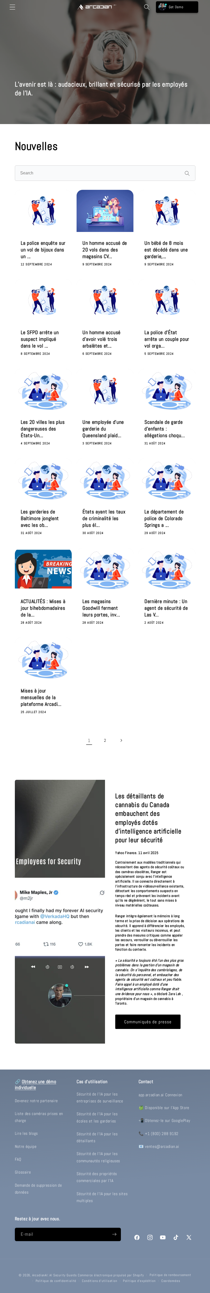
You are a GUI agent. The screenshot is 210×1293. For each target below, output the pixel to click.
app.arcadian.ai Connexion (160, 1095)
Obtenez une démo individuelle (35, 1084)
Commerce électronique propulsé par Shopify (111, 1275)
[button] (12, 7)
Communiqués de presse (148, 1022)
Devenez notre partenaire (36, 1100)
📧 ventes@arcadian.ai (159, 1146)
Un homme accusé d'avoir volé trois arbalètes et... (101, 339)
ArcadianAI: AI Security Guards (54, 1275)
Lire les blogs (26, 1133)
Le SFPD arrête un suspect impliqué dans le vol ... (40, 339)
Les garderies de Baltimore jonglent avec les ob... (40, 518)
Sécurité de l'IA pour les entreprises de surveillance (100, 1097)
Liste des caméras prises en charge (39, 1117)
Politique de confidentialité (56, 1281)
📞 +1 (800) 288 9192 (158, 1133)
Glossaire (23, 1172)
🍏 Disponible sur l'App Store (164, 1107)
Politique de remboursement (170, 1275)
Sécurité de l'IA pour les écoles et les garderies (97, 1117)
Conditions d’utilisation (99, 1281)
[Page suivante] (121, 740)
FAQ (18, 1159)
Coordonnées (170, 1281)
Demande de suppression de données (38, 1189)
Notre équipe (26, 1146)
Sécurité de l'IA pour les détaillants (97, 1137)
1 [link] (89, 740)
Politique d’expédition (139, 1281)
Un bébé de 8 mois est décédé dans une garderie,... (166, 249)
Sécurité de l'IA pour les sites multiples (102, 1197)
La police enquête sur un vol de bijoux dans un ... (43, 249)
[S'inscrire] (114, 1234)
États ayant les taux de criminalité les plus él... (103, 518)
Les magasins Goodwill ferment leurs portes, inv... (101, 608)
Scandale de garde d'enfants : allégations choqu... (164, 429)
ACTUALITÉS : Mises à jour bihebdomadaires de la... (43, 608)
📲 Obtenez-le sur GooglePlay (164, 1120)
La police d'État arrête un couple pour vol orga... (166, 339)
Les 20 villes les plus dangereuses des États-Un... (43, 429)
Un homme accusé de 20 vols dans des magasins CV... (104, 249)
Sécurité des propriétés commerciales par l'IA (97, 1177)
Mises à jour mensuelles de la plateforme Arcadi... (41, 697)
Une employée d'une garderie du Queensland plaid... (103, 429)
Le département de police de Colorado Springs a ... (164, 518)
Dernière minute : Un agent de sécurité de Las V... (166, 608)
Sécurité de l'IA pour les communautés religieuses (98, 1157)
